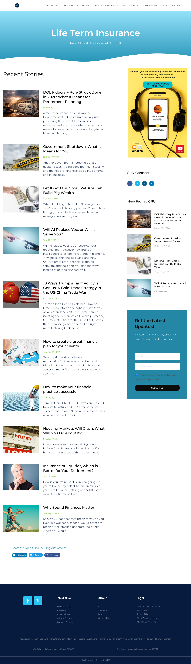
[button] (19, 555)
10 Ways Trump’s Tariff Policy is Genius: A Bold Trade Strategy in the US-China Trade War (72, 288)
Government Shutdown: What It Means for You (169, 240)
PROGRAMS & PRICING (77, 5)
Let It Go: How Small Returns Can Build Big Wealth (167, 264)
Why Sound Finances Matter (68, 507)
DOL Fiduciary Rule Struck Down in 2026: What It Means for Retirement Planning (73, 97)
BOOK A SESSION (105, 5)
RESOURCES (150, 5)
